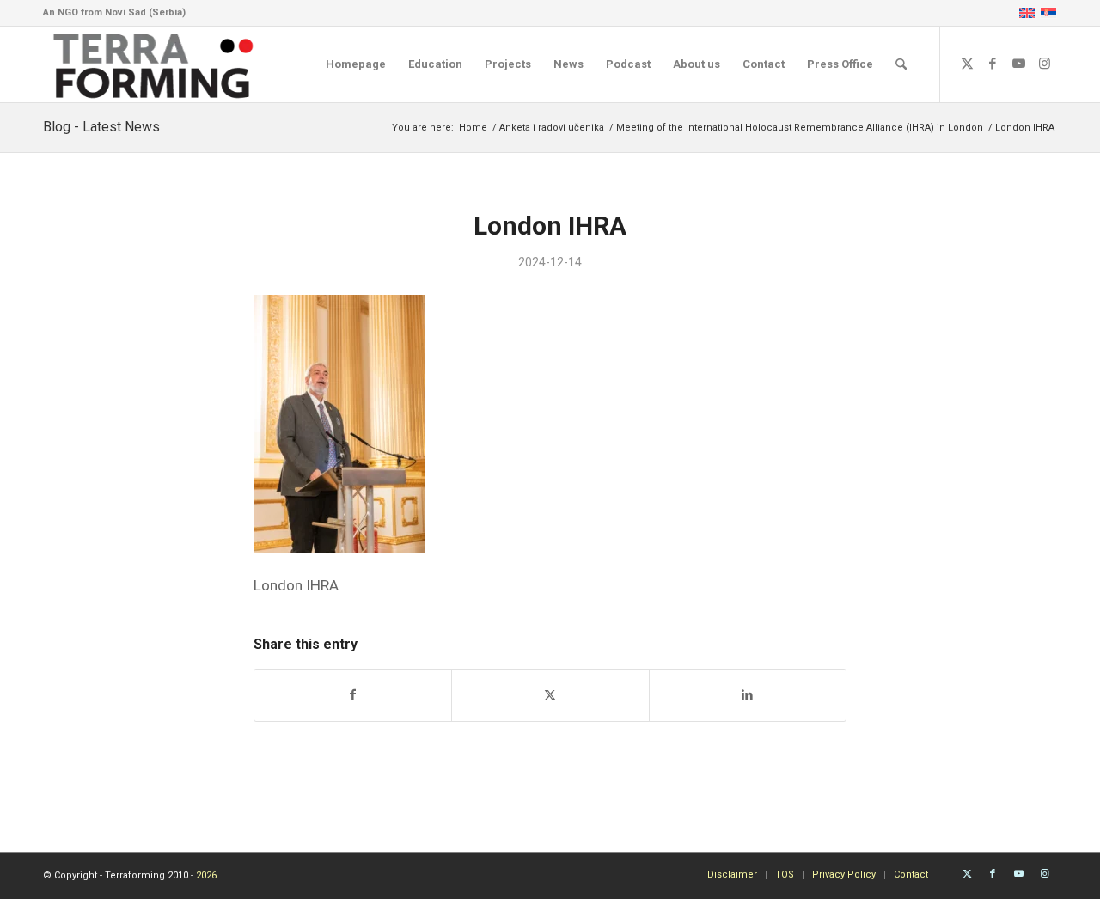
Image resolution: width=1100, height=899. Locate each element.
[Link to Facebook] (992, 63)
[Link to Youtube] (1018, 63)
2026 (206, 875)
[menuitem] (356, 64)
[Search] (901, 64)
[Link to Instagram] (1044, 63)
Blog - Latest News (101, 127)
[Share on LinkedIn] (748, 695)
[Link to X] (967, 63)
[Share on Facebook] (352, 695)
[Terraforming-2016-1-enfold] (154, 64)
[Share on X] (550, 695)
